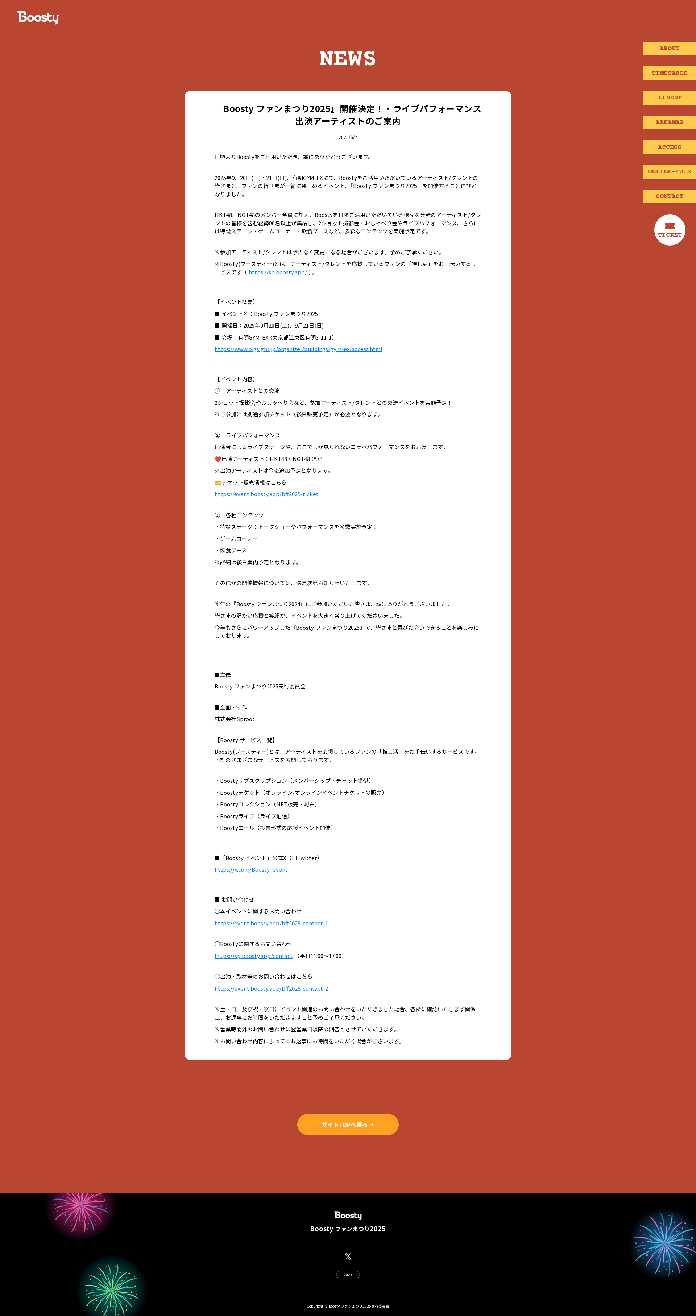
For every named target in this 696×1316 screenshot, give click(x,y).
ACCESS (670, 147)
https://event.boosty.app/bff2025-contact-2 (271, 988)
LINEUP (670, 98)
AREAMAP (670, 122)
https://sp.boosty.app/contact (254, 955)
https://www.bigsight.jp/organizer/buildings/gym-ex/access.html (298, 349)
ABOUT (670, 48)
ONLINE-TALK (670, 172)
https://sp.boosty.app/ (278, 272)
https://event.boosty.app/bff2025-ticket (267, 494)
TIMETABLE (670, 73)
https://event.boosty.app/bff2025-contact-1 (271, 923)
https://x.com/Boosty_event (251, 869)
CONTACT (670, 196)
